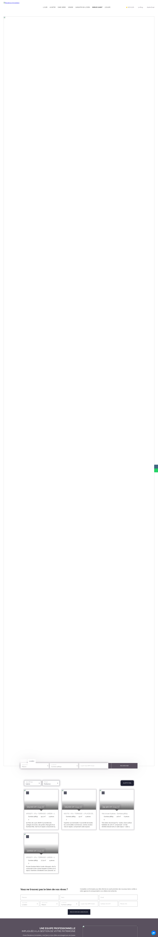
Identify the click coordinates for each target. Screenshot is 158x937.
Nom (62, 897)
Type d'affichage (29, 781)
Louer (45, 7)
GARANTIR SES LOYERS (82, 7)
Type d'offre (24, 902)
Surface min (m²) (106, 904)
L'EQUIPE (107, 7)
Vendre (70, 7)
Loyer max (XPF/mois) (87, 765)
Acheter (53, 7)
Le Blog (140, 7)
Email (102, 897)
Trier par (46, 781)
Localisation (53, 764)
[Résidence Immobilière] (14, 7)
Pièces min (123, 904)
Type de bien (25, 764)
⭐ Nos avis (130, 7)
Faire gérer (62, 7)
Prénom (24, 897)
